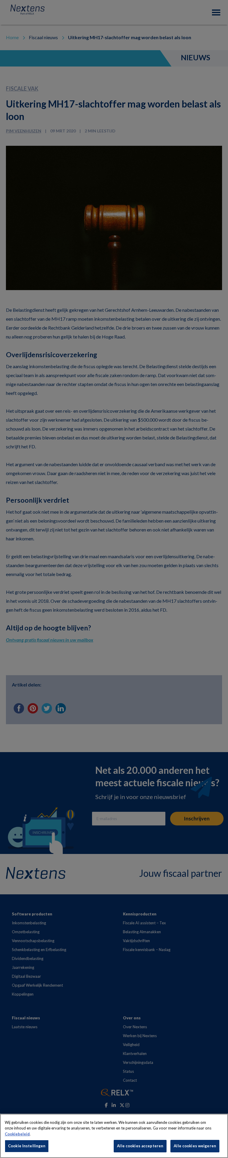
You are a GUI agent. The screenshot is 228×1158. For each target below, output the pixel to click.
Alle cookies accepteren (140, 1145)
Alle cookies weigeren (195, 1145)
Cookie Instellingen (26, 1145)
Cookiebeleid (17, 1134)
